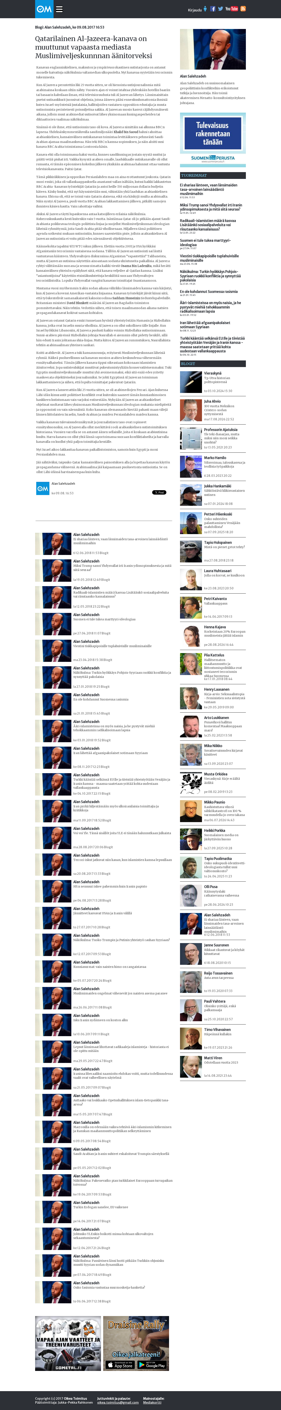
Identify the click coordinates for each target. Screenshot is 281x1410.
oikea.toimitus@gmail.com (118, 1403)
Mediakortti (152, 1403)
